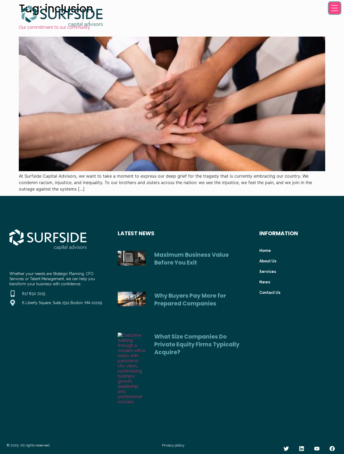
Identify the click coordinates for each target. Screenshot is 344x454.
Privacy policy (173, 445)
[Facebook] (332, 448)
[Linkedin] (301, 448)
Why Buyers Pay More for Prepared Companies (190, 299)
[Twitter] (286, 448)
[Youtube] (316, 448)
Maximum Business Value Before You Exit (191, 258)
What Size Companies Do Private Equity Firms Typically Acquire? (196, 344)
